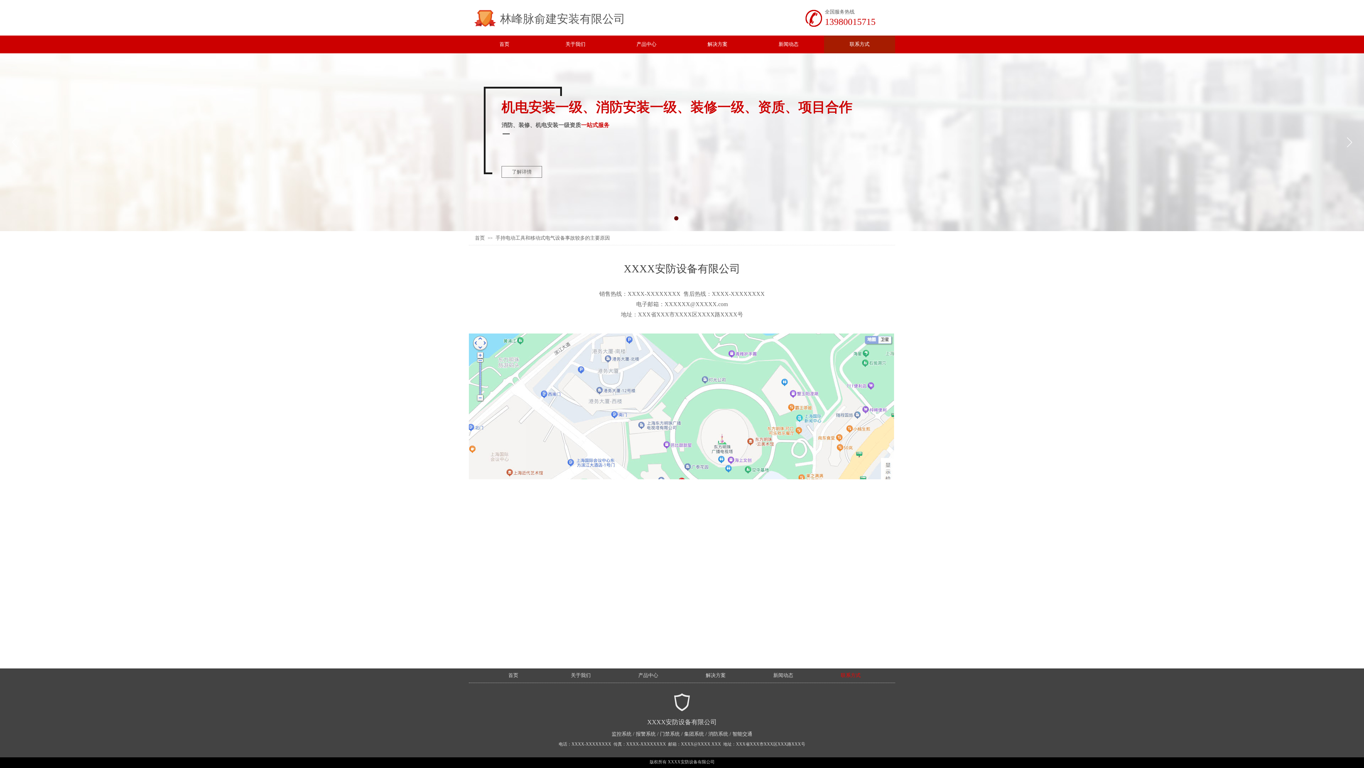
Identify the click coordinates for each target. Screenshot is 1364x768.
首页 (480, 238)
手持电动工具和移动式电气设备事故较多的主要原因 (553, 238)
